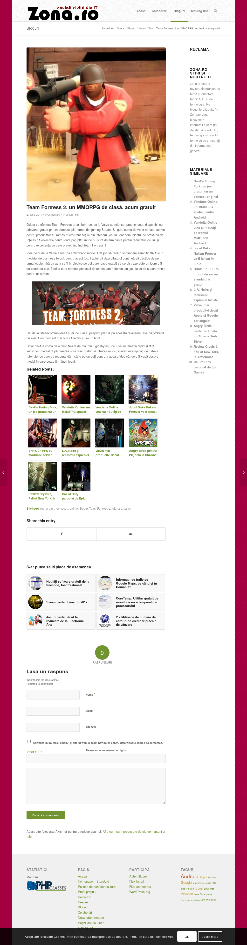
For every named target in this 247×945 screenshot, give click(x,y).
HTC (214, 882)
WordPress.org (139, 891)
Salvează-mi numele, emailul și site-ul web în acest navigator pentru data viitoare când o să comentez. (98, 743)
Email (90, 710)
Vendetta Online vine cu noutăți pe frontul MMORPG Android (205, 232)
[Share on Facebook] (61, 534)
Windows (211, 900)
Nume (90, 694)
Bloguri (33, 28)
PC (201, 894)
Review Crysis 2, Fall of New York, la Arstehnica (206, 351)
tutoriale (117, 508)
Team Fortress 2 (99, 508)
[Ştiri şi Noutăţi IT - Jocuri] (63, 10)
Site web (91, 726)
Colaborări (85, 912)
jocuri (64, 508)
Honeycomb (205, 882)
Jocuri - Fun (72, 214)
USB (203, 900)
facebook (212, 877)
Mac (212, 888)
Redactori (84, 897)
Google (186, 882)
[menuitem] (141, 10)
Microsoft (187, 894)
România (208, 894)
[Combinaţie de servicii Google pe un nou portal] (243, 472)
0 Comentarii (52, 214)
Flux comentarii (140, 886)
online (74, 508)
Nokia (196, 894)
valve (127, 508)
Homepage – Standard (93, 881)
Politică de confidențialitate (97, 886)
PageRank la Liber (90, 922)
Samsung (185, 899)
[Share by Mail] (130, 534)
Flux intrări (136, 881)
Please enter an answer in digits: (106, 750)
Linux (206, 888)
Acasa (82, 876)
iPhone (190, 888)
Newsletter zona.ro (91, 917)
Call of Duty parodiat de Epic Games (206, 366)
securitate (195, 900)
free (42, 508)
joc (58, 508)
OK (187, 936)
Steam (83, 508)
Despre (83, 902)
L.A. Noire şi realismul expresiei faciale (206, 294)
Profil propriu (87, 891)
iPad (183, 888)
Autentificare (138, 876)
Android (190, 876)
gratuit (50, 508)
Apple (203, 877)
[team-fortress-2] (96, 124)
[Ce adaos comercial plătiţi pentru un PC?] (3, 472)
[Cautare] (215, 10)
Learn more (210, 936)
